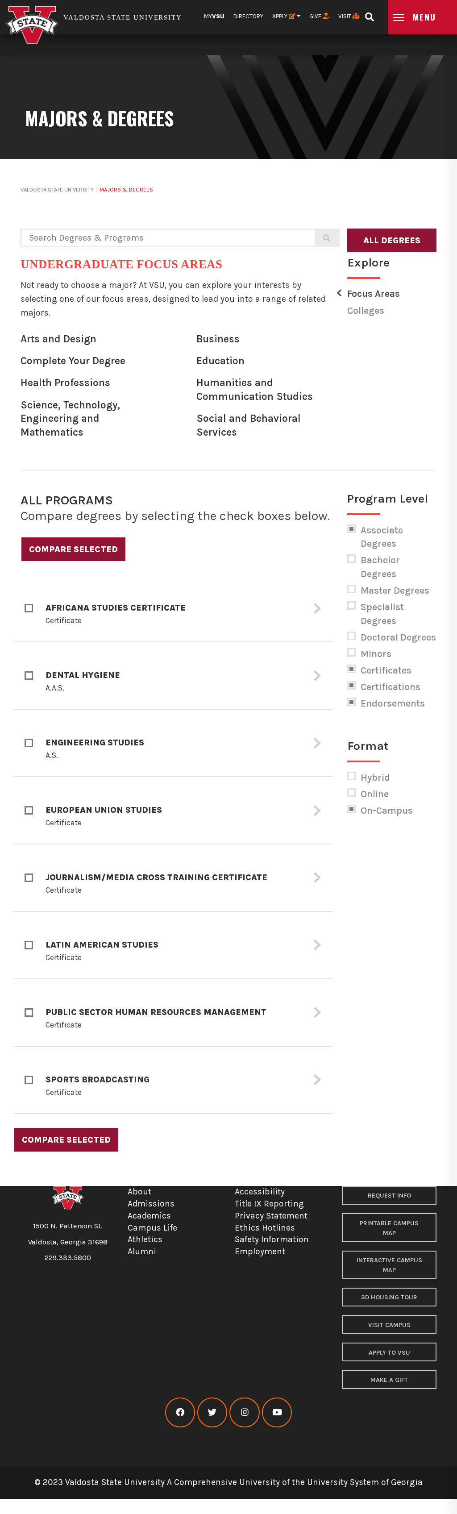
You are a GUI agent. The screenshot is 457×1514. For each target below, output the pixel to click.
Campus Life (152, 1228)
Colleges (365, 310)
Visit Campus (389, 1325)
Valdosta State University (57, 189)
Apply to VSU (389, 1352)
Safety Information (272, 1239)
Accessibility (260, 1191)
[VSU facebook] (180, 1412)
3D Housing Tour (389, 1297)
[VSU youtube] (277, 1412)
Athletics (145, 1239)
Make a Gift (389, 1380)
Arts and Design (58, 339)
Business (218, 339)
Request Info (389, 1195)
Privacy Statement (271, 1215)
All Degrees (391, 240)
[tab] (172, 608)
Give (316, 16)
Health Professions (65, 383)
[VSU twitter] (212, 1412)
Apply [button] (280, 16)
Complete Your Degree (73, 361)
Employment (260, 1251)
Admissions (151, 1203)
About (139, 1191)
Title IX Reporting (269, 1203)
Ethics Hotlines (265, 1228)
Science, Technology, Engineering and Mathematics (70, 418)
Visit (345, 16)
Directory (248, 16)
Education (220, 361)
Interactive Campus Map (389, 1265)
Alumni (142, 1251)
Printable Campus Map (389, 1228)
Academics (149, 1215)
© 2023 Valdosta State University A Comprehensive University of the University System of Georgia (228, 1482)
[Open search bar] (369, 14)
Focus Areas (373, 293)
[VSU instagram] (244, 1412)
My (214, 16)
